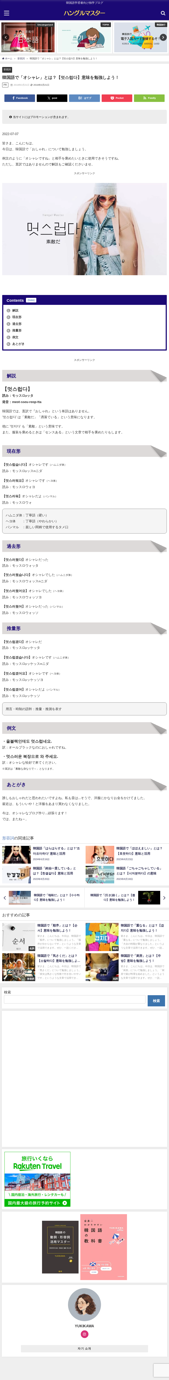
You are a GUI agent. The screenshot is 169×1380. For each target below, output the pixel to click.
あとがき (16, 343)
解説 (12, 310)
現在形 (14, 316)
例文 (12, 337)
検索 (7, 992)
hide (31, 300)
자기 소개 (84, 1348)
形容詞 (7, 69)
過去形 (14, 323)
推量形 (14, 330)
